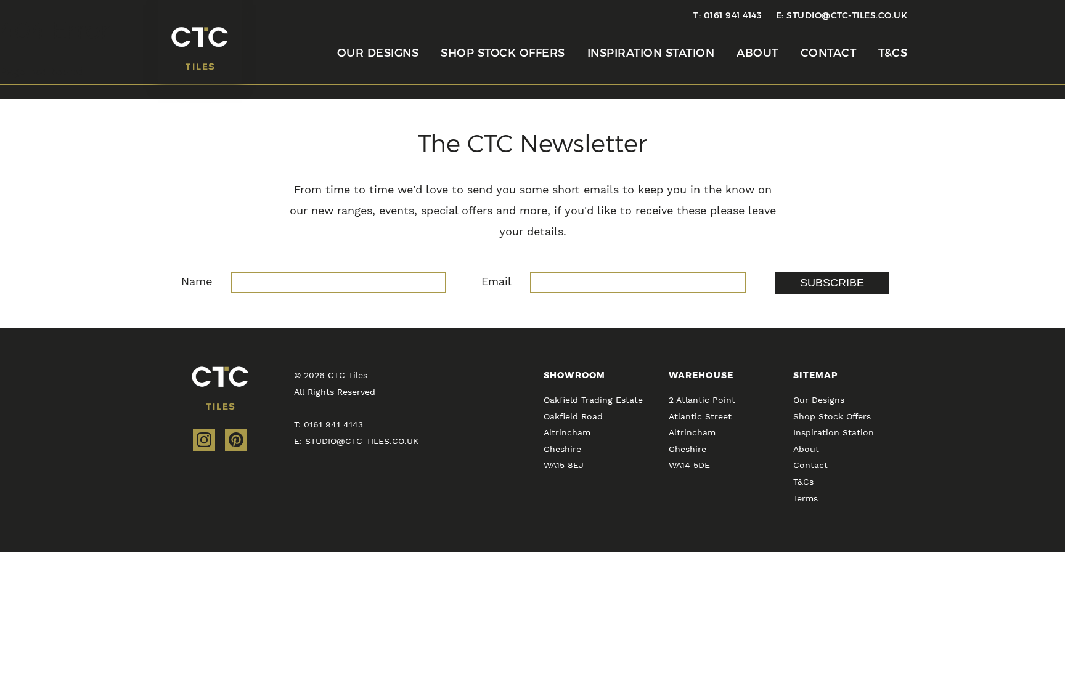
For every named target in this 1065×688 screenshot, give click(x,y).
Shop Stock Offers (503, 53)
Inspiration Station (651, 53)
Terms (805, 498)
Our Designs (378, 53)
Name (196, 281)
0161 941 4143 (733, 15)
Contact (829, 53)
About (757, 53)
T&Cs (892, 53)
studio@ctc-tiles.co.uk (846, 15)
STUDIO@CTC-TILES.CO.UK (361, 441)
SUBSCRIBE (832, 283)
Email (496, 281)
